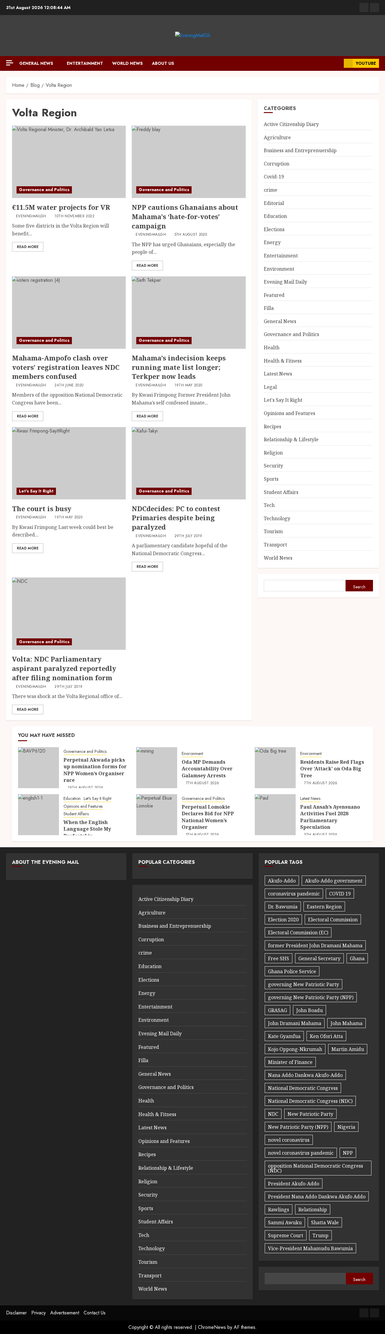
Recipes (272, 426)
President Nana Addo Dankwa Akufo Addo (316, 1196)
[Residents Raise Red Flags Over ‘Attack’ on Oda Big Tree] (275, 767)
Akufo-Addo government (333, 880)
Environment (279, 269)
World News (127, 63)
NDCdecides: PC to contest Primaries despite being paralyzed (176, 518)
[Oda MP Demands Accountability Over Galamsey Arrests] (156, 767)
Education (275, 216)
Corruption (276, 163)
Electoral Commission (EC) (298, 932)
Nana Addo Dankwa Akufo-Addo (305, 1075)
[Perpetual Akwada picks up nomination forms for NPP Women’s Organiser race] (38, 767)
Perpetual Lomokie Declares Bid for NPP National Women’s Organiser (208, 817)
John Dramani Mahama (294, 1023)
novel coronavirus (289, 1140)
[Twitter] (374, 7)
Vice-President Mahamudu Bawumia (310, 1248)
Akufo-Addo (282, 880)
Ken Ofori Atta (326, 1036)
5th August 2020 (190, 234)
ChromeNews (212, 1327)
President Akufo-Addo (293, 1183)
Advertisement (64, 1312)
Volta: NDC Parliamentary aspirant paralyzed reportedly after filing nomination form (64, 668)
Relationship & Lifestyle (291, 439)
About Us (163, 63)
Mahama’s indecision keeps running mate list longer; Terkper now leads (179, 367)
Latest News (278, 373)
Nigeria (346, 1127)
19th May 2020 (188, 385)
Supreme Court (285, 1235)
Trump (320, 1235)
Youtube (366, 63)
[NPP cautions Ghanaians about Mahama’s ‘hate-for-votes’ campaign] (188, 162)
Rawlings (278, 1209)
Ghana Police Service (292, 971)
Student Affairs (281, 492)
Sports (271, 479)
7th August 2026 (202, 783)
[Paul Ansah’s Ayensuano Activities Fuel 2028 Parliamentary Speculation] (275, 814)
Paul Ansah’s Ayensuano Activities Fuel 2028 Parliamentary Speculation (330, 817)
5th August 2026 (202, 834)
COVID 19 (340, 893)
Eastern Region (324, 906)
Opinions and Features (289, 413)
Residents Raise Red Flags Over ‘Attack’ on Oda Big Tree (332, 769)
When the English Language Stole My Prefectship (87, 829)
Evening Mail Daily (285, 281)
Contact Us (95, 1312)
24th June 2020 (68, 385)
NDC (273, 1114)
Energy (272, 242)
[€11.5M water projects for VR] (69, 162)
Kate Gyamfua (284, 1036)
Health (271, 347)
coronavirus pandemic (294, 893)
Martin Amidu (347, 1049)
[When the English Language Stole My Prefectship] (38, 814)
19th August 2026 (85, 787)
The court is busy (41, 508)
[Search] (337, 63)
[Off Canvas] (9, 62)
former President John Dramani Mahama (315, 945)
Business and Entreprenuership (300, 150)
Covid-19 (274, 176)
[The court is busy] (69, 463)
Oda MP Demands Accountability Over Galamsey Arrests (207, 769)
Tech (269, 505)
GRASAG (277, 1010)
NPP (348, 1153)
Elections (274, 229)
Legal (270, 387)
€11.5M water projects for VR (61, 207)
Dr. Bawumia (282, 906)
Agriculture (277, 137)
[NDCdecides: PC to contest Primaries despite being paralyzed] (188, 463)
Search (359, 587)
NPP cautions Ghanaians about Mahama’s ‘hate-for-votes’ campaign (185, 216)
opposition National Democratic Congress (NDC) (315, 1168)
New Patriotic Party (310, 1114)
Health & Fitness (283, 360)
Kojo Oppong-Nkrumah (295, 1049)
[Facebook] (363, 7)
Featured (274, 295)
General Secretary (319, 958)
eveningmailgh (31, 216)
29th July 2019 (188, 536)
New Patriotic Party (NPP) (298, 1127)
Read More (27, 247)
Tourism (273, 531)
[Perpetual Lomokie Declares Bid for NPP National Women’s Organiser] (156, 814)
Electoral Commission (333, 919)
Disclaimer (16, 1312)
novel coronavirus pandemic (301, 1153)
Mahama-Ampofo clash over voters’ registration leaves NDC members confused (65, 367)
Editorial (274, 203)
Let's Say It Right (36, 491)
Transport (275, 544)
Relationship (312, 1209)
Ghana (357, 958)
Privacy (38, 1312)
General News (36, 63)
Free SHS (278, 958)
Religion (273, 452)
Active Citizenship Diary (291, 124)
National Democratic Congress (303, 1088)
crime (270, 190)
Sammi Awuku (285, 1222)
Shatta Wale (325, 1222)
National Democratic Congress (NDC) (310, 1101)
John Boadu (309, 1010)
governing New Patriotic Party (303, 984)
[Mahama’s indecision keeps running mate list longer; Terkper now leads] (188, 312)
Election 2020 (283, 919)
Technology (277, 518)
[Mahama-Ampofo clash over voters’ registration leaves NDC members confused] (69, 312)
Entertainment (85, 63)
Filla (269, 308)
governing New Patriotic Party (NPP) (310, 997)
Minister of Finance (290, 1062)
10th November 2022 (74, 216)
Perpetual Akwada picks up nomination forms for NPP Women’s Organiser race (95, 770)
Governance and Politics (44, 190)
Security (273, 465)
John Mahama (346, 1023)
